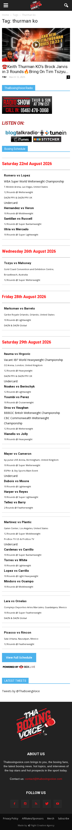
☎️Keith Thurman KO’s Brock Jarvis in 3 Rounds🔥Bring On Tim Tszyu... (35, 69)
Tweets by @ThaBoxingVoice (21, 691)
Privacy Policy (10, 818)
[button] (66, 5)
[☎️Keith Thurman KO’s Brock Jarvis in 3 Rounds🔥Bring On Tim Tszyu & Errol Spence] (36, 45)
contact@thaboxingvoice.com (43, 778)
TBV (4, 76)
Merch (50, 818)
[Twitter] (47, 804)
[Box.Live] (19, 667)
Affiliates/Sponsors (32, 818)
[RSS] (36, 804)
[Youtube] (58, 804)
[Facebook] (14, 804)
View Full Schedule (19, 657)
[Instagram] (25, 804)
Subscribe (63, 818)
